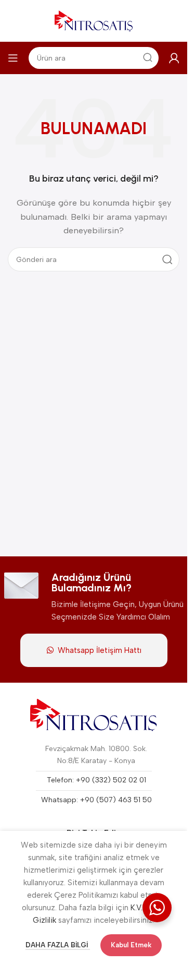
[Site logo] (94, 20)
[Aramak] (167, 259)
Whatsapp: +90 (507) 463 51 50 (96, 799)
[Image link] (94, 715)
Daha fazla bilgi (57, 945)
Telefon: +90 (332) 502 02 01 (96, 780)
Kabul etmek (131, 945)
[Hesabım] (174, 57)
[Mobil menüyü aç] (13, 57)
